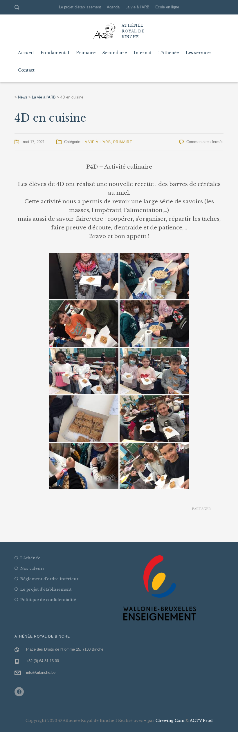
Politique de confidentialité (48, 599)
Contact (26, 70)
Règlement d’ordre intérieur (49, 578)
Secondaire (114, 52)
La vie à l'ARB (96, 142)
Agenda (113, 7)
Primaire (85, 52)
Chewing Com (170, 720)
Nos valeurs (32, 568)
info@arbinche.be (40, 672)
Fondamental (55, 52)
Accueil (26, 52)
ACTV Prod (201, 720)
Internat (142, 52)
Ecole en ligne (167, 7)
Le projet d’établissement (80, 7)
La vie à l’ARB (137, 7)
